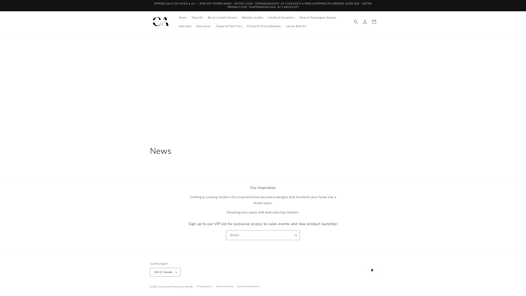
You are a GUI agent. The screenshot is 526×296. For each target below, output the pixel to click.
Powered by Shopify (182, 286)
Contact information (248, 286)
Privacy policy (204, 286)
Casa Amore (164, 286)
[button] (355, 21)
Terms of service (224, 286)
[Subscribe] (295, 235)
